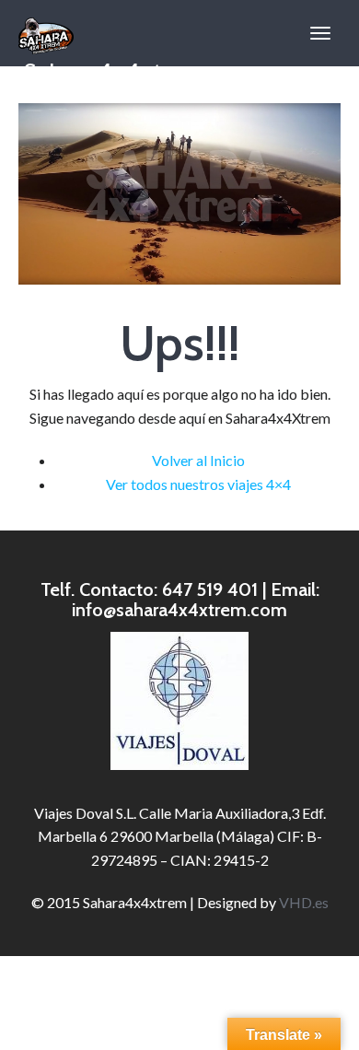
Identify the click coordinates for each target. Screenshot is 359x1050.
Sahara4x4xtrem (111, 61)
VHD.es (304, 902)
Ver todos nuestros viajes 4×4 (198, 484)
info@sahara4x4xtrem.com (179, 610)
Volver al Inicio (198, 460)
